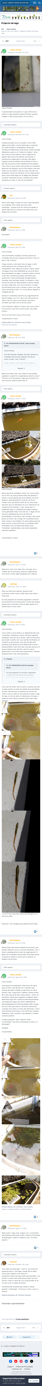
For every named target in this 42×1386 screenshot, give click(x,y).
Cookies (27, 1369)
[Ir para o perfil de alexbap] (4, 585)
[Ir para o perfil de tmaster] (4, 1263)
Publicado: (18, 52)
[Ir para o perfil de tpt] (4, 197)
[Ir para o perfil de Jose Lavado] (4, 51)
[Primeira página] (2, 41)
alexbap (30, 665)
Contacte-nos (17, 1369)
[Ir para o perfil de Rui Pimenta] (4, 228)
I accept (34, 1381)
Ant (7, 41)
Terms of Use (20, 1383)
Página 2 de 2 (21, 41)
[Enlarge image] (21, 81)
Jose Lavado (11, 29)
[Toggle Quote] (5, 343)
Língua (10, 1367)
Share (10, 1337)
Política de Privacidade (24, 1367)
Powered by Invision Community (21, 1374)
